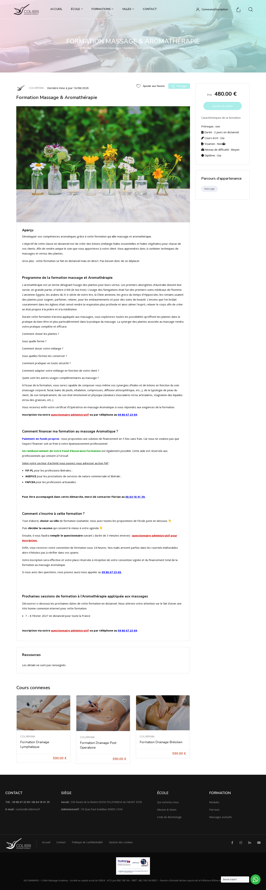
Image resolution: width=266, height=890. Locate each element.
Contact (150, 9)
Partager (181, 86)
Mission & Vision (166, 809)
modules (129, 48)
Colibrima (27, 736)
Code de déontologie (169, 817)
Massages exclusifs (220, 817)
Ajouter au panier (222, 106)
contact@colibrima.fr (28, 809)
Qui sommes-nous (168, 802)
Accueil (56, 9)
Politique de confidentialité (87, 842)
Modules (214, 802)
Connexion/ (208, 9)
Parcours (214, 809)
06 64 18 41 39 (135, 496)
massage (209, 188)
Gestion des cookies (121, 842)
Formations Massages (107, 48)
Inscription (221, 9)
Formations (101, 9)
